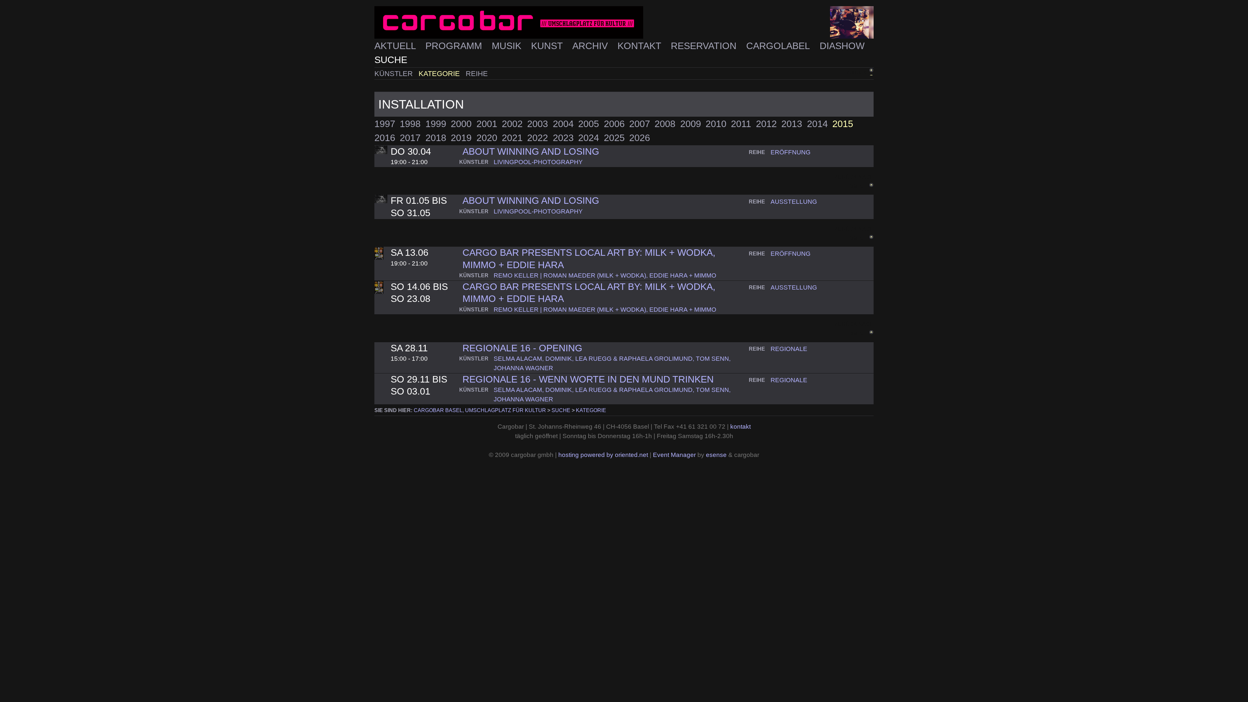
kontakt (740, 426)
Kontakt (641, 46)
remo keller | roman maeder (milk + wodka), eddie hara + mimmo (605, 275)
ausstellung (794, 201)
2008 (665, 124)
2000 (461, 124)
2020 (486, 138)
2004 (563, 124)
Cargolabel (779, 46)
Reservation (705, 46)
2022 (537, 138)
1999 (435, 124)
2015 (842, 124)
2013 (791, 124)
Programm (455, 46)
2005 (588, 124)
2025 (614, 138)
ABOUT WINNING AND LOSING (530, 151)
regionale (789, 348)
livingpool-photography (538, 162)
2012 (766, 124)
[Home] (624, 22)
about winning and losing (530, 200)
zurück (856, 72)
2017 (410, 138)
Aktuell (396, 46)
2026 (639, 138)
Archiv (591, 46)
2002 (512, 124)
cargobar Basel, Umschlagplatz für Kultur (480, 410)
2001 (486, 124)
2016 (384, 138)
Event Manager (674, 454)
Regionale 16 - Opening (522, 348)
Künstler (394, 74)
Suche (390, 60)
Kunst (548, 46)
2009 (690, 124)
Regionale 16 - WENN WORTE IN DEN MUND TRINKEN (588, 379)
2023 (563, 138)
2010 (716, 124)
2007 (639, 124)
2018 (435, 138)
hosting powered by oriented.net (603, 454)
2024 (588, 138)
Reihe (477, 74)
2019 (461, 138)
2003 (537, 124)
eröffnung (791, 152)
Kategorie (440, 74)
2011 (741, 124)
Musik (508, 46)
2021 (512, 138)
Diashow (842, 46)
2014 (817, 124)
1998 (410, 124)
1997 (384, 124)
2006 (614, 124)
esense (716, 454)
